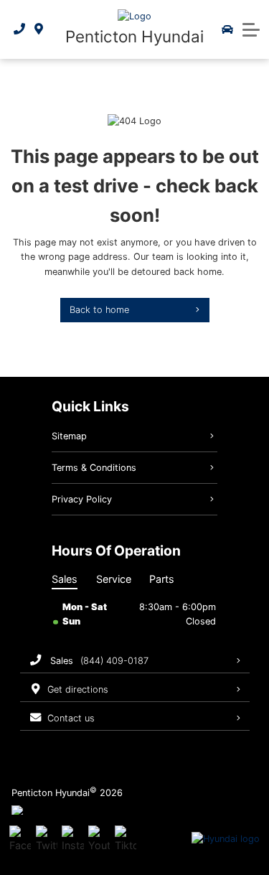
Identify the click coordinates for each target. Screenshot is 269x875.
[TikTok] (125, 839)
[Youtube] (99, 839)
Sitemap (69, 436)
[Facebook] (20, 839)
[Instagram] (72, 839)
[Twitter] (46, 839)
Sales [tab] (64, 579)
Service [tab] (113, 579)
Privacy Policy (82, 499)
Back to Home (99, 309)
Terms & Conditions (94, 467)
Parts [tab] (161, 579)
